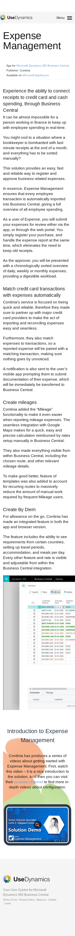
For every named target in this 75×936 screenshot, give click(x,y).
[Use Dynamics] (16, 17)
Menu (61, 18)
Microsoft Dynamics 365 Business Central (42, 65)
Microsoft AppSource (36, 75)
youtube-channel (28, 782)
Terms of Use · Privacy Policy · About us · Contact (29, 899)
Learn (7, 903)
